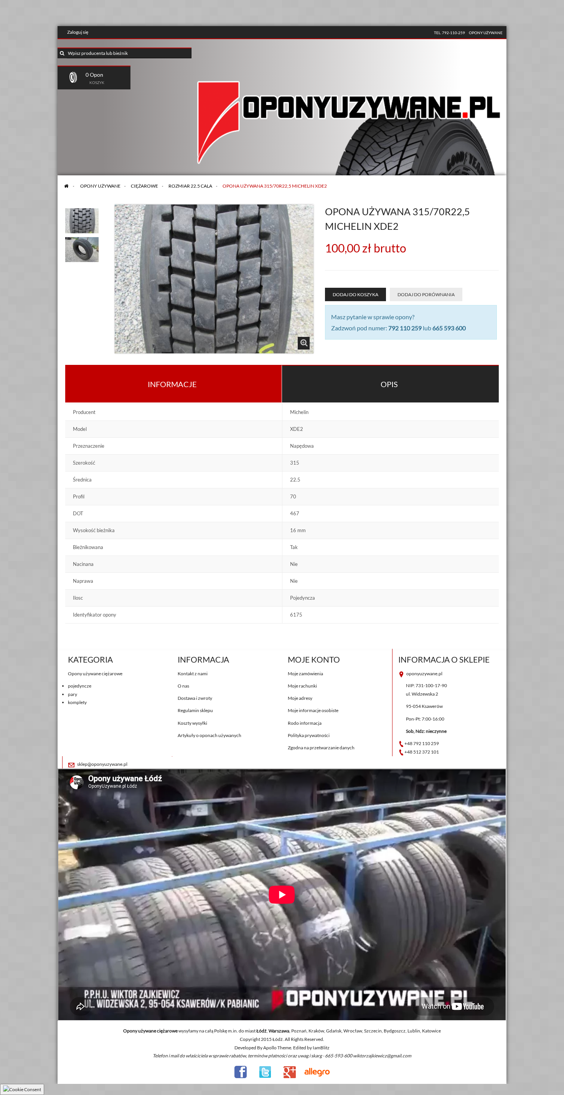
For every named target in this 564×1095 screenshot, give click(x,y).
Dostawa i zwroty (195, 698)
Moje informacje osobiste (313, 710)
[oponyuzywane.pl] (349, 109)
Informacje (172, 384)
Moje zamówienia (305, 673)
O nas (183, 686)
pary (72, 694)
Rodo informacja (305, 723)
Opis (389, 384)
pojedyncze (79, 686)
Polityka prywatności (309, 735)
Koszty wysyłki (192, 723)
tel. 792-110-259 (449, 32)
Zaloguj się (77, 32)
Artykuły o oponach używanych (209, 735)
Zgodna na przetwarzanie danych (321, 747)
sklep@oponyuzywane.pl (102, 764)
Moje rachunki (302, 686)
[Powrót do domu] (66, 186)
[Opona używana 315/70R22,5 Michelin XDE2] (82, 218)
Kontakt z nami (193, 673)
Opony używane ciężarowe (95, 673)
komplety (77, 702)
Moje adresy (300, 698)
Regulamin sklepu (195, 710)
